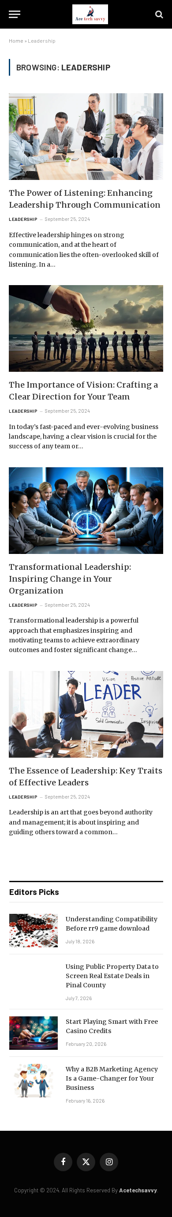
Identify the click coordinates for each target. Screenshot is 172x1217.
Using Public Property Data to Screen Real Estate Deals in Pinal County (112, 976)
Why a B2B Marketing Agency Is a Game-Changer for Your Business (112, 1078)
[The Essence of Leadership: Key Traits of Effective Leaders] (86, 714)
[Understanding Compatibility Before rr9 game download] (33, 930)
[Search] (158, 14)
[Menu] (14, 14)
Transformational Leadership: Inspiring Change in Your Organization (70, 579)
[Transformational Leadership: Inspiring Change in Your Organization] (86, 510)
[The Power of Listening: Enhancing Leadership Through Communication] (86, 136)
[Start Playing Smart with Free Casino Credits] (33, 1033)
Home (16, 40)
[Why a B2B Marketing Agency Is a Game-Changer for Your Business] (33, 1080)
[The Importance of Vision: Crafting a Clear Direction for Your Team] (86, 328)
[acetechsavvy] (90, 14)
